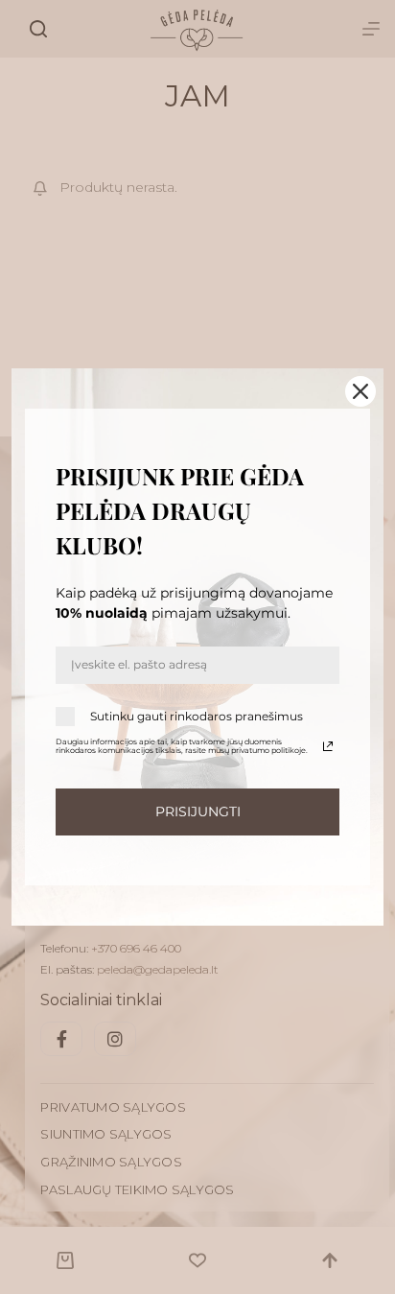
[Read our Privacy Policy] (327, 746)
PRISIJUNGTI (198, 811)
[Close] (360, 391)
